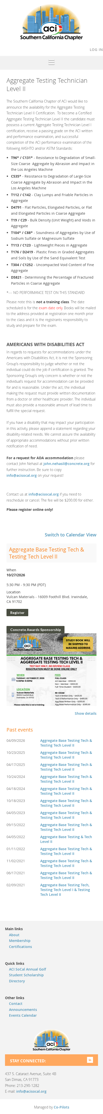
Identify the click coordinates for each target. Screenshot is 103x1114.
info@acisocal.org (21, 475)
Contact (15, 1003)
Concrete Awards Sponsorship (35, 629)
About (14, 934)
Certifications (20, 946)
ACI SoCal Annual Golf (27, 969)
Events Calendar (23, 1015)
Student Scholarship (26, 975)
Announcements (23, 1009)
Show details (85, 713)
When (11, 570)
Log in (96, 49)
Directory (17, 981)
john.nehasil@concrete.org (67, 463)
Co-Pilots (61, 1107)
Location (13, 592)
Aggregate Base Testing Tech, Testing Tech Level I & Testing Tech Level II (65, 890)
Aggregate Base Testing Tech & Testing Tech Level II (46, 553)
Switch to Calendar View (70, 535)
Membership (19, 940)
